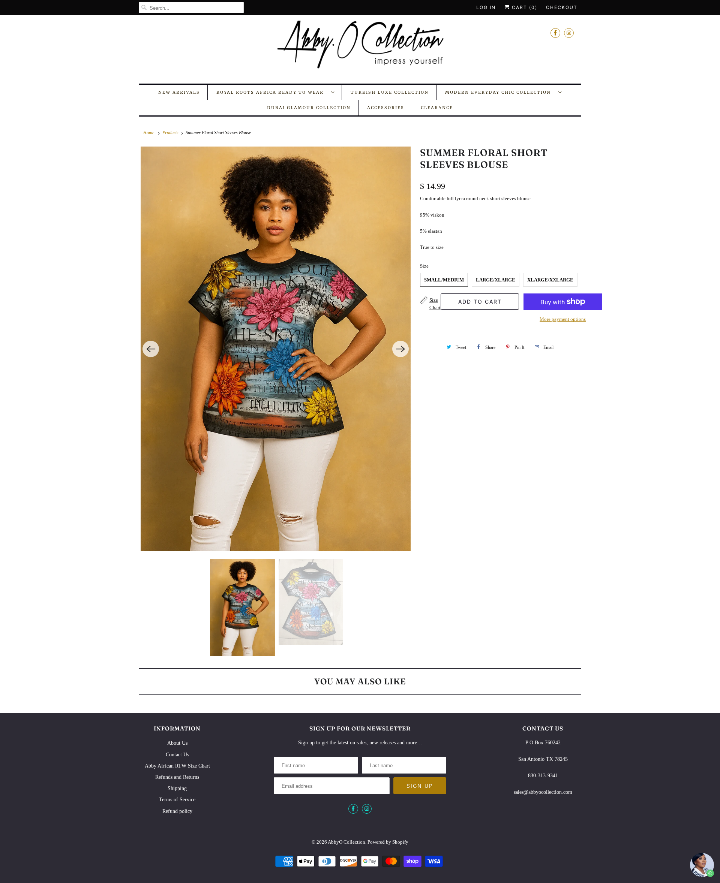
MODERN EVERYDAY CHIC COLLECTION (500, 92)
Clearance (437, 108)
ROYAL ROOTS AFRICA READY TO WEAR (271, 92)
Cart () (523, 7)
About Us (177, 743)
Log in (486, 7)
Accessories (385, 108)
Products (170, 132)
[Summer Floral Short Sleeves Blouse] (276, 349)
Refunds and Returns (177, 777)
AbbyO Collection (346, 842)
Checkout (562, 7)
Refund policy (177, 811)
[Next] (400, 349)
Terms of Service (177, 799)
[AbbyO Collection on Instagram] (569, 32)
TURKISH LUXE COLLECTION (390, 92)
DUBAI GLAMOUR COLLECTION (309, 108)
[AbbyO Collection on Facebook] (555, 32)
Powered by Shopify (388, 842)
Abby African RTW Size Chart (177, 766)
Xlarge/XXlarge (550, 280)
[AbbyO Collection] (360, 48)
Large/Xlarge (495, 280)
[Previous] (150, 349)
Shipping (177, 788)
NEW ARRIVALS (179, 92)
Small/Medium (444, 280)
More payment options (563, 319)
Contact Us (177, 754)
